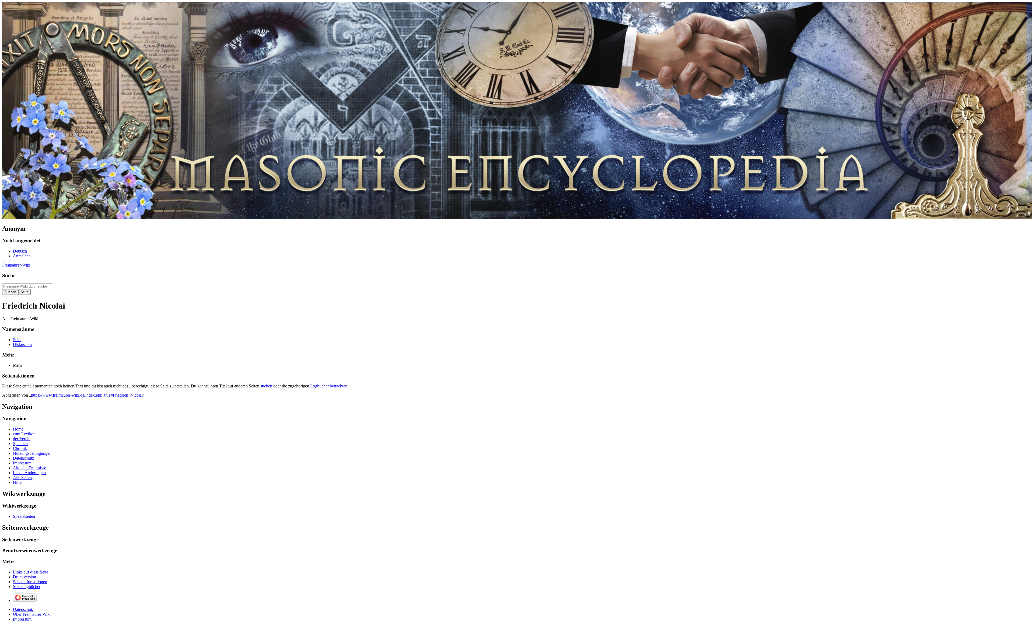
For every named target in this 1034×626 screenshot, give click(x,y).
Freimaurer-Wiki (16, 265)
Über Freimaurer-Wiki (32, 614)
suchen (266, 386)
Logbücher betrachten (328, 386)
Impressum (22, 619)
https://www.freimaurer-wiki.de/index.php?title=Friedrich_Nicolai (87, 395)
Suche (8, 275)
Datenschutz (23, 609)
